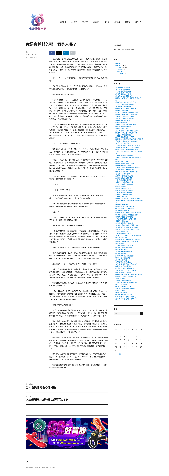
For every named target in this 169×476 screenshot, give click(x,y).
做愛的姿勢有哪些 (120, 278)
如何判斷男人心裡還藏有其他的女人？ (126, 264)
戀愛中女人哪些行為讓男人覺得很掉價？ (126, 114)
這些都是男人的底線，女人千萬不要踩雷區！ (128, 147)
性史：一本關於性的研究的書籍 (124, 184)
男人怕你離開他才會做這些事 (123, 252)
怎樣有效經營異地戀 (121, 122)
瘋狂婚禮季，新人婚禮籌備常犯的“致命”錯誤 (128, 213)
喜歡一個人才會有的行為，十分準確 (125, 270)
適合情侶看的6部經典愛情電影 (124, 106)
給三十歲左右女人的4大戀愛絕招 (124, 209)
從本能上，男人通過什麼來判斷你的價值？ (127, 112)
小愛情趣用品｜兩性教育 (33, 467)
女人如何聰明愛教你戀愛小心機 (124, 245)
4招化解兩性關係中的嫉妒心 (123, 90)
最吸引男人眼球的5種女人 (122, 174)
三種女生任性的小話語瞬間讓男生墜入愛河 (127, 168)
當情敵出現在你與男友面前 (123, 262)
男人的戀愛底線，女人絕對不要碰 (124, 170)
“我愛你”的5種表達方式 (122, 211)
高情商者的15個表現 (121, 237)
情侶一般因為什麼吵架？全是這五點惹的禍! (127, 198)
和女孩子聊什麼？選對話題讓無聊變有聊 (126, 149)
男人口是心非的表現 (121, 260)
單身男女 (34, 57)
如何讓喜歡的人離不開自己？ (123, 295)
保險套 (127, 22)
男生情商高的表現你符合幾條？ (124, 155)
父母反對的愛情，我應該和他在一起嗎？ (126, 131)
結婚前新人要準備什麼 (121, 204)
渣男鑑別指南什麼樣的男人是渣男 (124, 163)
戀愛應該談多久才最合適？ (123, 161)
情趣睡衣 (138, 22)
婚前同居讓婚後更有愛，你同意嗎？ (125, 137)
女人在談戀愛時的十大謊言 (123, 233)
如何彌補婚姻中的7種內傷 (122, 120)
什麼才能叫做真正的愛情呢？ (123, 180)
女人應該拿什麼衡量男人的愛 (123, 192)
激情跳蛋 (96, 22)
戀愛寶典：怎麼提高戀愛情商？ (124, 247)
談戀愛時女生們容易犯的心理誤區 (124, 268)
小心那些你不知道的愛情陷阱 (123, 135)
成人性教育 (120, 74)
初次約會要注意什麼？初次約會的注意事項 (127, 225)
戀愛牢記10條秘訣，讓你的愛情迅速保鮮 (126, 241)
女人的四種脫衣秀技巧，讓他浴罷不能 (126, 282)
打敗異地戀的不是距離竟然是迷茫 (124, 256)
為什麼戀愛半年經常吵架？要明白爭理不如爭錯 (128, 274)
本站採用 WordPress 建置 (49, 467)
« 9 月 (120, 354)
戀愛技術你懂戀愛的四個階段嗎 (124, 190)
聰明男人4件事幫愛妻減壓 (122, 258)
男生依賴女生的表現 (121, 196)
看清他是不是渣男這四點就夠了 (124, 217)
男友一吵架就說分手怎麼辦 (123, 272)
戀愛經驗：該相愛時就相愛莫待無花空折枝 (127, 229)
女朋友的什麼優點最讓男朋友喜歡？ (125, 104)
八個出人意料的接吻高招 (122, 231)
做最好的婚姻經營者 (121, 293)
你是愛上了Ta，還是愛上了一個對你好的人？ (128, 235)
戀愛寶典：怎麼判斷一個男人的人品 (125, 276)
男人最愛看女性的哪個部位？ (123, 96)
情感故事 (119, 72)
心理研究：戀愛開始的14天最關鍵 (125, 288)
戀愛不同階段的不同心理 (122, 129)
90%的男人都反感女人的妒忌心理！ (125, 219)
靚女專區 (85, 22)
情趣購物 (63, 22)
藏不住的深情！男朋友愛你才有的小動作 (126, 299)
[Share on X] (59, 53)
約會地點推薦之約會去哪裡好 (123, 178)
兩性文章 (28, 57)
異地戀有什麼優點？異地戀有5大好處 (126, 125)
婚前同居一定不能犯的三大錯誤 (124, 176)
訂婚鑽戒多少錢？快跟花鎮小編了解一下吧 (127, 239)
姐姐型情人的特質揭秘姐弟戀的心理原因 (126, 227)
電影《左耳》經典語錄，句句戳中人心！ (126, 172)
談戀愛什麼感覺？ (120, 243)
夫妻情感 (119, 69)
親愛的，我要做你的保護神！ (123, 286)
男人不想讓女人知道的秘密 (123, 188)
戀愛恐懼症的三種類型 (121, 250)
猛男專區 (74, 22)
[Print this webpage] (73, 53)
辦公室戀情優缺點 (120, 254)
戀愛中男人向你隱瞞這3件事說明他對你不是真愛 (129, 139)
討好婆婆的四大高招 (121, 186)
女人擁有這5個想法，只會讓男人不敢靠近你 (127, 145)
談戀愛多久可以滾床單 (121, 110)
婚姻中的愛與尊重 (120, 291)
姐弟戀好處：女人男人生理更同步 (124, 206)
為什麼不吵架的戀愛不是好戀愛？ (124, 182)
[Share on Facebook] (52, 53)
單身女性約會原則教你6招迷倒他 (124, 118)
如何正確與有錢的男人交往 (123, 127)
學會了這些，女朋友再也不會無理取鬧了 (126, 141)
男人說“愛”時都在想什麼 (122, 88)
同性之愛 (117, 22)
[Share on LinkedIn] (66, 53)
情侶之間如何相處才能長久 (123, 143)
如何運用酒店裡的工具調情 (123, 166)
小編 (27, 52)
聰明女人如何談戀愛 (121, 284)
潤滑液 (106, 22)
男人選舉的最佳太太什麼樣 (123, 94)
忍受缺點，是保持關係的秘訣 (123, 194)
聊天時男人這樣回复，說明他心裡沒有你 (126, 215)
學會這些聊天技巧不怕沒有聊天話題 (125, 102)
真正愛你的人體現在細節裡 (123, 280)
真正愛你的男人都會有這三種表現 (124, 116)
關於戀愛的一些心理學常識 (123, 266)
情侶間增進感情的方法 (121, 221)
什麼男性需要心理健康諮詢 (123, 92)
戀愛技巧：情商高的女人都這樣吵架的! (126, 133)
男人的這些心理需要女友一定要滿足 (125, 108)
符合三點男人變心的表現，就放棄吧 (125, 297)
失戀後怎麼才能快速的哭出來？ (124, 223)
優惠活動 (117, 63)
